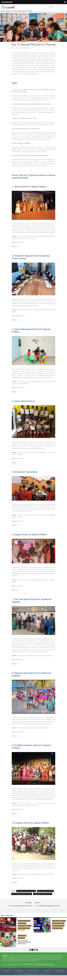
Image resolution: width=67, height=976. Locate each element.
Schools (60, 926)
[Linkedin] (37, 950)
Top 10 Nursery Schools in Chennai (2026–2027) (24, 942)
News (54, 926)
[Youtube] (35, 950)
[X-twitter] (32, 950)
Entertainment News (26, 926)
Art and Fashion (24, 921)
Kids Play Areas (24, 928)
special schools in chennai (45, 891)
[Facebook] (30, 950)
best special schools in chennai (26, 891)
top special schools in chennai (42, 894)
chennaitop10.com (44, 974)
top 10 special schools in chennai (21, 894)
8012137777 (32, 964)
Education (22, 923)
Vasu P (13, 48)
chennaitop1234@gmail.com (47, 964)
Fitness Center (58, 923)
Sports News (57, 928)
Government (22, 57)
